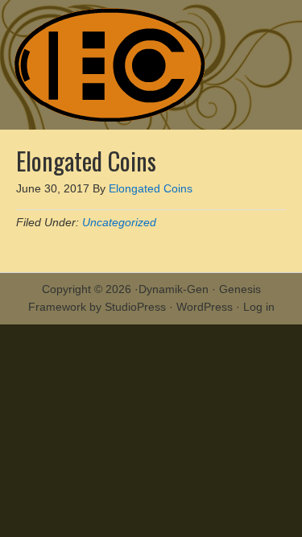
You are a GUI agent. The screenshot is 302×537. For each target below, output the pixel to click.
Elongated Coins (151, 65)
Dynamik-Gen (174, 289)
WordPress (204, 306)
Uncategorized (119, 222)
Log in (259, 306)
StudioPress (135, 306)
